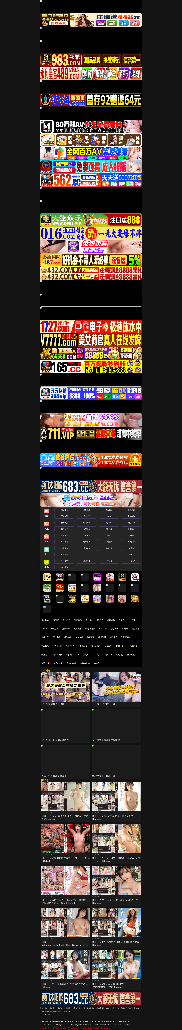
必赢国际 (66, 628)
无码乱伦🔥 (132, 646)
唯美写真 (109, 548)
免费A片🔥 (58, 663)
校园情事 (86, 561)
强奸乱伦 (86, 510)
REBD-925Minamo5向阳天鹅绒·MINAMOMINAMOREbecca (108, 985)
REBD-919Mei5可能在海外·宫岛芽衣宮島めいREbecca (65, 985)
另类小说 (64, 567)
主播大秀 (45, 637)
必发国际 (114, 637)
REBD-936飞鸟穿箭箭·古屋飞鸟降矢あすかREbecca (114, 817)
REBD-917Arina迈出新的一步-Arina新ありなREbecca (115, 901)
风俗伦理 (131, 561)
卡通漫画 (64, 548)
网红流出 (109, 529)
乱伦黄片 (68, 637)
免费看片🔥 (82, 646)
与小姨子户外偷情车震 (103, 703)
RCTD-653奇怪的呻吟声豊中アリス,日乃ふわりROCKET (65, 859)
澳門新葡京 (57, 646)
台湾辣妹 (64, 522)
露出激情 (86, 548)
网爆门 (131, 548)
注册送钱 (111, 620)
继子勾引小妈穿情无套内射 (55, 739)
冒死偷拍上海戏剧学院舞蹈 (106, 739)
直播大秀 (119, 654)
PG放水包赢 (90, 628)
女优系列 (86, 535)
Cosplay (109, 516)
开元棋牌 (66, 620)
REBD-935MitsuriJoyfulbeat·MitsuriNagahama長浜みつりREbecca (65, 944)
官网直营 (78, 620)
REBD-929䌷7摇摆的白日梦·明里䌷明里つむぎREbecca (115, 943)
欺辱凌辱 (64, 529)
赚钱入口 (98, 663)
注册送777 (123, 620)
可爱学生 (109, 535)
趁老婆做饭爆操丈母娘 (53, 703)
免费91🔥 (45, 663)
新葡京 (44, 628)
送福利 (134, 620)
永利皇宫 (70, 646)
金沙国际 (70, 654)
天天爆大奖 (57, 654)
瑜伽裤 (109, 541)
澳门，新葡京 (83, 654)
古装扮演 (64, 535)
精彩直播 (114, 628)
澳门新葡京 (126, 637)
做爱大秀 (108, 654)
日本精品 (86, 516)
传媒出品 (64, 554)
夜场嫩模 (102, 637)
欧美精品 (109, 510)
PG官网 (56, 620)
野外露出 (131, 529)
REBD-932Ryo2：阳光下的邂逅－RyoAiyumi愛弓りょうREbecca (116, 859)
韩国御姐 (86, 522)
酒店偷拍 (135, 628)
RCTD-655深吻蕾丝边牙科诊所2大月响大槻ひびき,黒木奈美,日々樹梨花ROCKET (65, 901)
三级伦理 (64, 516)
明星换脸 (86, 541)
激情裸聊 (108, 646)
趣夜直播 (91, 637)
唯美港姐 (109, 522)
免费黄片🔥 (85, 663)
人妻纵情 (109, 561)
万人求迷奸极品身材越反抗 (55, 775)
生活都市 (64, 561)
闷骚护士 (131, 541)
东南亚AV (131, 522)
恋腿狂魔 (131, 535)
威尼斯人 (45, 620)
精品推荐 (64, 510)
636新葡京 (95, 646)
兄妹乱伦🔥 (71, 663)
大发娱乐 (45, 646)
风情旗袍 (64, 541)
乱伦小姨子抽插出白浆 (103, 775)
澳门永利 (89, 620)
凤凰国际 (77, 628)
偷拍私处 (79, 637)
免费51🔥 (119, 646)
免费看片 (96, 654)
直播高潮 (103, 628)
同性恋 (131, 554)
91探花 (87, 529)
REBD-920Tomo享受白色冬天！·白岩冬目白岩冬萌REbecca (65, 817)
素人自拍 (131, 516)
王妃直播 (56, 637)
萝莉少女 (131, 510)
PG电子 (100, 620)
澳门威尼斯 (131, 654)
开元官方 (45, 654)
